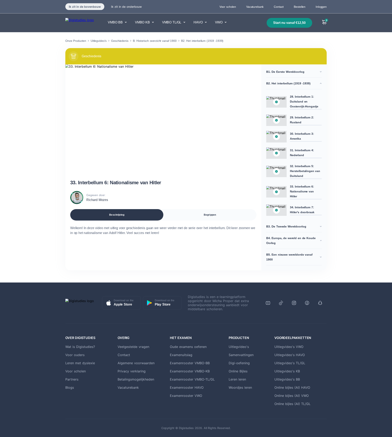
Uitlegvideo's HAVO (289, 355)
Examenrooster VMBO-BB (190, 363)
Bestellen (299, 6)
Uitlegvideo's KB (287, 371)
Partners (71, 379)
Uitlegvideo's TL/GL (289, 363)
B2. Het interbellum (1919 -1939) (202, 40)
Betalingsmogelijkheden (136, 379)
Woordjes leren (240, 387)
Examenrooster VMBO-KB (190, 371)
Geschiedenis (119, 40)
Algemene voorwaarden (136, 363)
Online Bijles (238, 371)
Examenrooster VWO (186, 396)
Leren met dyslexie (80, 363)
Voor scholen (227, 6)
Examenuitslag (181, 355)
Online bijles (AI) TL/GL (292, 404)
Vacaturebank (255, 6)
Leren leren (237, 379)
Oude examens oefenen (188, 347)
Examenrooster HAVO (187, 387)
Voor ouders (75, 355)
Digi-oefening (239, 363)
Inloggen (321, 6)
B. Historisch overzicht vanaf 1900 (155, 40)
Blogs (69, 387)
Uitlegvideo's (99, 40)
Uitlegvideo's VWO (288, 347)
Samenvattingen (241, 355)
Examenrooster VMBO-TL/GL (192, 379)
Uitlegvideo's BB (287, 379)
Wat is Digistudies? (80, 347)
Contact (279, 6)
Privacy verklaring (132, 371)
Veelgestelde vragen (133, 347)
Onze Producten (75, 40)
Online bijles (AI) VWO (291, 396)
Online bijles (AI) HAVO (292, 387)
